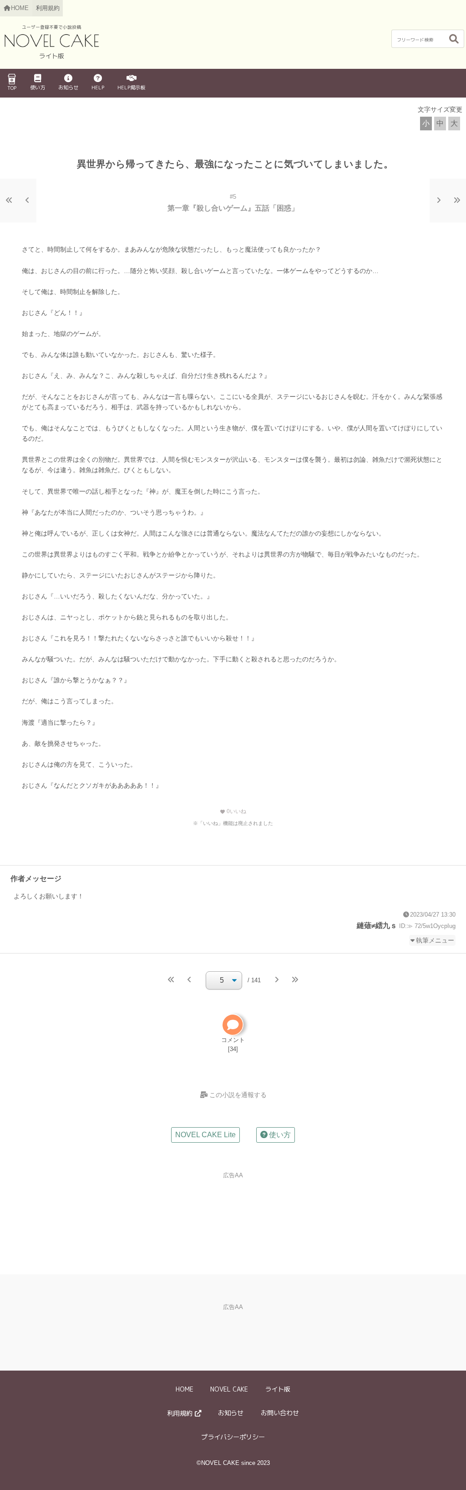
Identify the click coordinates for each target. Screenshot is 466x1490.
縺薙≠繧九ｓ (377, 925)
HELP (97, 87)
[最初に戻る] (9, 200)
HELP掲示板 (131, 87)
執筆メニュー (435, 940)
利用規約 (48, 8)
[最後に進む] (457, 200)
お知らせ (68, 87)
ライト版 (277, 1389)
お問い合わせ (280, 1413)
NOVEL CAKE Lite (205, 1135)
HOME (184, 1389)
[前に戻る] (27, 200)
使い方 (37, 87)
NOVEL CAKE (229, 1389)
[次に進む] (439, 200)
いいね (233, 811)
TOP (11, 88)
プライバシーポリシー (233, 1437)
